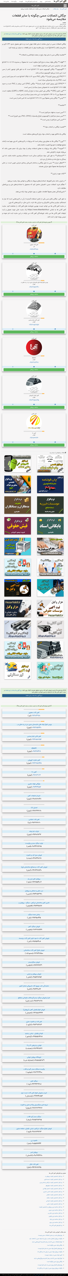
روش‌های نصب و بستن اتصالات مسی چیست (50, 1235)
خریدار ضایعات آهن (34, 795)
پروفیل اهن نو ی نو (34, 879)
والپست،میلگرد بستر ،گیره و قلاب (34, 1069)
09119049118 (34, 249)
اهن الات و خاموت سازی (34, 1021)
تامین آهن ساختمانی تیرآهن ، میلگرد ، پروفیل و (34, 903)
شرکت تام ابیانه (34, 831)
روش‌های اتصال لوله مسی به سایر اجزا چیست (50, 1248)
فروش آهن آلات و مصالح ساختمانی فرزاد (34, 867)
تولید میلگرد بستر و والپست (34, 843)
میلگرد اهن (34, 1081)
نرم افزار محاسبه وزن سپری (55, 1210)
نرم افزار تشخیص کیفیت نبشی (54, 1204)
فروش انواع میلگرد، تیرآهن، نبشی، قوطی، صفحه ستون (34, 1128)
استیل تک (34, 807)
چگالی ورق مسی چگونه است (54, 1262)
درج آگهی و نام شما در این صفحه (13, 34)
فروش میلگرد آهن (34, 926)
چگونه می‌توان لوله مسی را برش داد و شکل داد (49, 1252)
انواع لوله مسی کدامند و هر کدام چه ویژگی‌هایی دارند (48, 1258)
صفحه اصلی (48, 1)
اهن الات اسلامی (34, 819)
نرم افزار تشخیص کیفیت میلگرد (54, 1198)
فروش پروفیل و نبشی (34, 974)
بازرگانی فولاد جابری (34, 784)
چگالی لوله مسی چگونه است (54, 1245)
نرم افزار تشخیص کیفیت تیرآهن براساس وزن (51, 1183)
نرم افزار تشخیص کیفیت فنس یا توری (52, 1192)
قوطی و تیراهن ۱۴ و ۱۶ (34, 1045)
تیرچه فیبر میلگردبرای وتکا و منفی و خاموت (34, 1105)
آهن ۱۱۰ (34, 772)
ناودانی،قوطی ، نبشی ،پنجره (34, 1033)
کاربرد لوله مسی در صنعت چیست (53, 1255)
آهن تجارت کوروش (34, 760)
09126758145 (34, 400)
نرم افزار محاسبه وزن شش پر (55, 1213)
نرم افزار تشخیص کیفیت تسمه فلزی (53, 1179)
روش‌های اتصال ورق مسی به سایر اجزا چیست (50, 1265)
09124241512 (36, 787)
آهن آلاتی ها (35, 5)
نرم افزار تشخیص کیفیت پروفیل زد (53, 1176)
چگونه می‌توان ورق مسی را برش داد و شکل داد (49, 1268)
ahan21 (34, 748)
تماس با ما (6, 1)
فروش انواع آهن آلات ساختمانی (34, 950)
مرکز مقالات (56, 9)
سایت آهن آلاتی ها (38, 1275)
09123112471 (34, 362)
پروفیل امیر (34, 1152)
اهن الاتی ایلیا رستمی (34, 736)
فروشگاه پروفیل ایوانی (34, 1057)
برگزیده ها (14, 1)
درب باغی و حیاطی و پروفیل (34, 891)
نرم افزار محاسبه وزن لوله (56, 1219)
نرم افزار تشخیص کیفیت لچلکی (54, 1195)
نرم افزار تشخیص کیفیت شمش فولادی (52, 1189)
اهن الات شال (34, 1164)
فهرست (21, 1)
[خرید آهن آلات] (55, 254)
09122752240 (34, 287)
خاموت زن (34, 1140)
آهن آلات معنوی (34, 712)
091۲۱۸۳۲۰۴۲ (34, 437)
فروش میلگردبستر (34, 962)
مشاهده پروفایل (34, 257)
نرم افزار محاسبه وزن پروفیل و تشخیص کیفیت (50, 1207)
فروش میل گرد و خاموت (34, 855)
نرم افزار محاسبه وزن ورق (56, 1222)
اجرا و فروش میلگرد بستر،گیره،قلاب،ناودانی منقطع (34, 998)
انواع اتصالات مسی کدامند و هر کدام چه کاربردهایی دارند (47, 1242)
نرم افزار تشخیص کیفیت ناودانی (54, 1201)
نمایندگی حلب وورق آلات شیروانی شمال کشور (34, 986)
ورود (41, 1)
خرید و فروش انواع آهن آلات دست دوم (34, 1093)
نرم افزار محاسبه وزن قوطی (55, 1216)
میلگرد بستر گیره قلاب (34, 1116)
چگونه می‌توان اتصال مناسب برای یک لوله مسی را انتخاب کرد (45, 1239)
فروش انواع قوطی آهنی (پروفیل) (34, 1009)
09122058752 (34, 324)
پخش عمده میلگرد (34, 914)
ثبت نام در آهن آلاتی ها (31, 1)
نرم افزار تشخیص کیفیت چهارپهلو (54, 1186)
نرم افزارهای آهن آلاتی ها (56, 1225)
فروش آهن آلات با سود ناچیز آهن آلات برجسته (34, 938)
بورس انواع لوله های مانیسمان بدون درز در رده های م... (34, 724)
